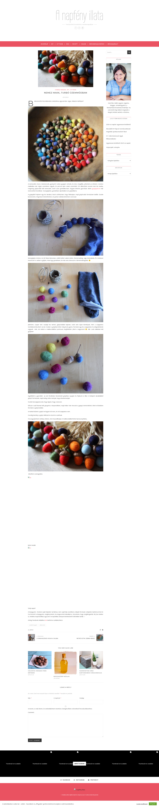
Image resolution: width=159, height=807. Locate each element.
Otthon (60, 44)
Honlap (82, 698)
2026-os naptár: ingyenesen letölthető (118, 124)
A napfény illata (79, 15)
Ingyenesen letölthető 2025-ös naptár (118, 143)
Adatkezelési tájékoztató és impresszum (73, 795)
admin (31, 630)
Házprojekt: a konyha (113, 147)
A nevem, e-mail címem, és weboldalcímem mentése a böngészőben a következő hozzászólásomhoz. (60, 709)
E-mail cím (57, 698)
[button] (13, 763)
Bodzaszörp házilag (62, 676)
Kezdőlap (44, 44)
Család (83, 44)
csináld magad (60, 90)
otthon (73, 90)
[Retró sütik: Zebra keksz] (99, 637)
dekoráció (42, 625)
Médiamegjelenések (96, 44)
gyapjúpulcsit (96, 188)
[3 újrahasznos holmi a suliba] (31, 637)
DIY (52, 44)
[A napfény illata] (79, 790)
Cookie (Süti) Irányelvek (91, 795)
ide (46, 620)
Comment (31, 712)
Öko (67, 44)
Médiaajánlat (113, 44)
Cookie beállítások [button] (141, 804)
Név (30, 698)
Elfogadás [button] (153, 804)
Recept (75, 44)
